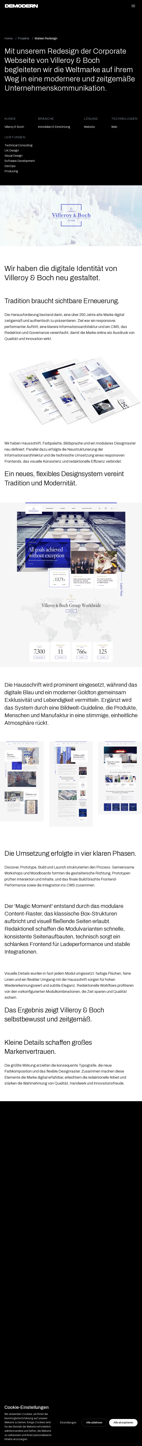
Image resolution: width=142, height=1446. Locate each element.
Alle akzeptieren (123, 1422)
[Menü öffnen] (134, 6)
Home (8, 38)
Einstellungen (68, 1422)
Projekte (23, 38)
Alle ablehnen (94, 1422)
